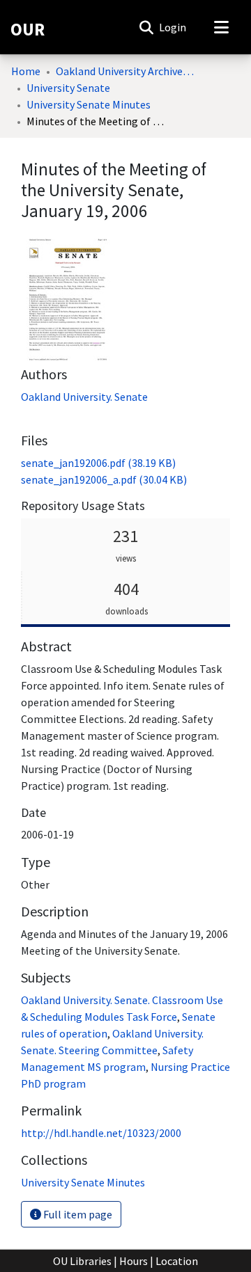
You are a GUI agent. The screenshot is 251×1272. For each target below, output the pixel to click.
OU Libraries (82, 1261)
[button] (146, 27)
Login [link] (173, 27)
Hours (133, 1261)
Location (176, 1261)
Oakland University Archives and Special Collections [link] (125, 71)
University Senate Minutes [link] (88, 104)
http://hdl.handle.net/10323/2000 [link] (101, 1133)
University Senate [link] (68, 88)
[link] (98, 463)
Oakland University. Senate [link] (84, 397)
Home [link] (25, 71)
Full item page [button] (76, 1214)
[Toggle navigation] (221, 27)
